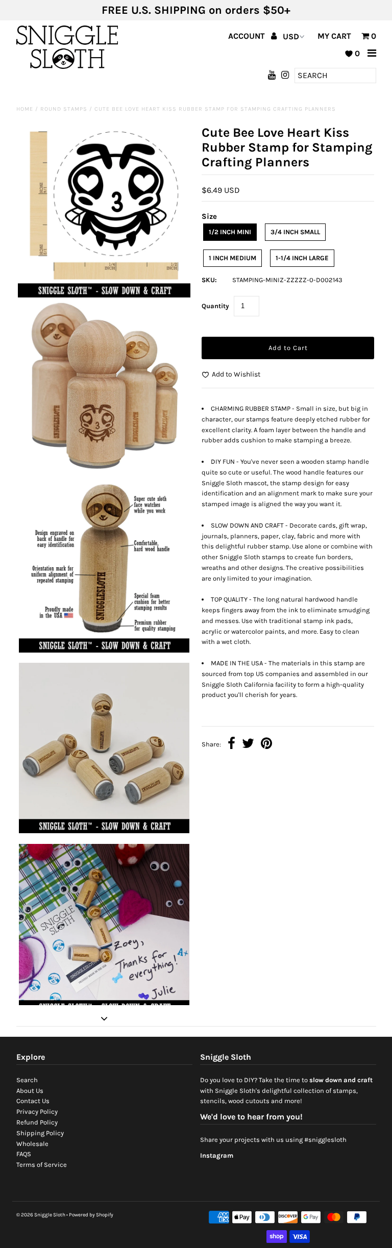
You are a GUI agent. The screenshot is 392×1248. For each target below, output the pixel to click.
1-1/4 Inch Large (302, 258)
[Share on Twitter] (248, 745)
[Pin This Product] (266, 745)
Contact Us (33, 1101)
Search (27, 1080)
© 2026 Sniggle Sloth (40, 1215)
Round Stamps (63, 109)
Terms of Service (41, 1164)
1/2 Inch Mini (230, 232)
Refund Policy (37, 1122)
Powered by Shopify (91, 1215)
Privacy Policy (37, 1111)
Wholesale (32, 1143)
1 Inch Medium (232, 258)
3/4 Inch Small (295, 232)
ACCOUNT (247, 36)
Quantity (215, 306)
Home (24, 109)
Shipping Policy (40, 1133)
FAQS (23, 1154)
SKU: (209, 280)
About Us (29, 1090)
